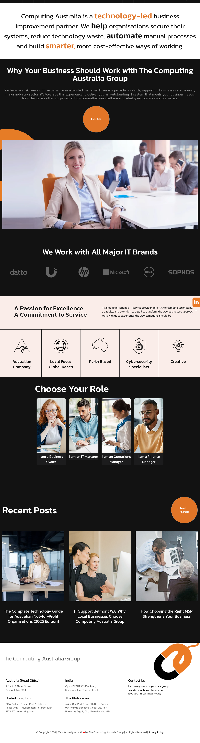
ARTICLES (132, 9)
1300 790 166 (135, 693)
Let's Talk (96, 119)
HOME (41, 9)
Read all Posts (184, 510)
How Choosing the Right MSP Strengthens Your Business (166, 613)
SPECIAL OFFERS (111, 9)
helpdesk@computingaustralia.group (148, 686)
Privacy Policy (156, 732)
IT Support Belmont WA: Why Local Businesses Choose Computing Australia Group (100, 616)
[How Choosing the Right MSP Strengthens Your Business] (167, 566)
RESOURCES (151, 9)
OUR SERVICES (59, 9)
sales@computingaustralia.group (146, 690)
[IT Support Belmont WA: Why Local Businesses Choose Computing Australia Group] (100, 566)
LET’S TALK (170, 9)
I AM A (77, 9)
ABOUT (91, 9)
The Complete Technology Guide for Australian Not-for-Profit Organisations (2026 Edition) (33, 616)
